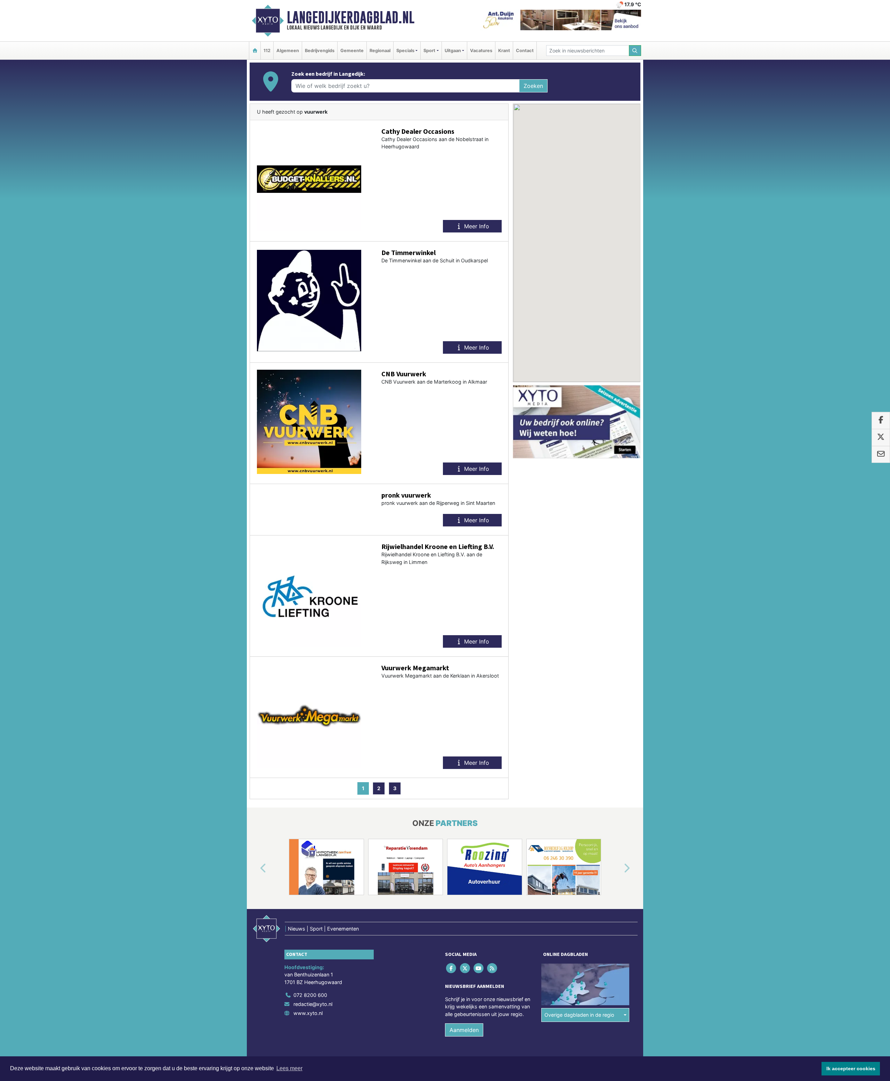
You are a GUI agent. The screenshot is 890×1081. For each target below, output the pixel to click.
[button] (255, 868)
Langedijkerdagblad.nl (350, 17)
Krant (504, 50)
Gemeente (352, 50)
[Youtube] (479, 968)
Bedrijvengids (319, 50)
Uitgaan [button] (453, 50)
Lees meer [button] (289, 1068)
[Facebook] (452, 968)
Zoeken (533, 85)
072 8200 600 (310, 995)
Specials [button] (405, 50)
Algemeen (287, 50)
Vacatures (481, 50)
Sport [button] (429, 50)
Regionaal (380, 50)
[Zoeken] (635, 50)
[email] (881, 454)
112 (267, 50)
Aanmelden (464, 1029)
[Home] (255, 50)
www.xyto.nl (308, 1013)
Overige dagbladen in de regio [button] (579, 1015)
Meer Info (475, 226)
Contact (525, 50)
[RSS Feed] (493, 968)
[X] (465, 968)
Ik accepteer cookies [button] (850, 1068)
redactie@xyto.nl (312, 1004)
